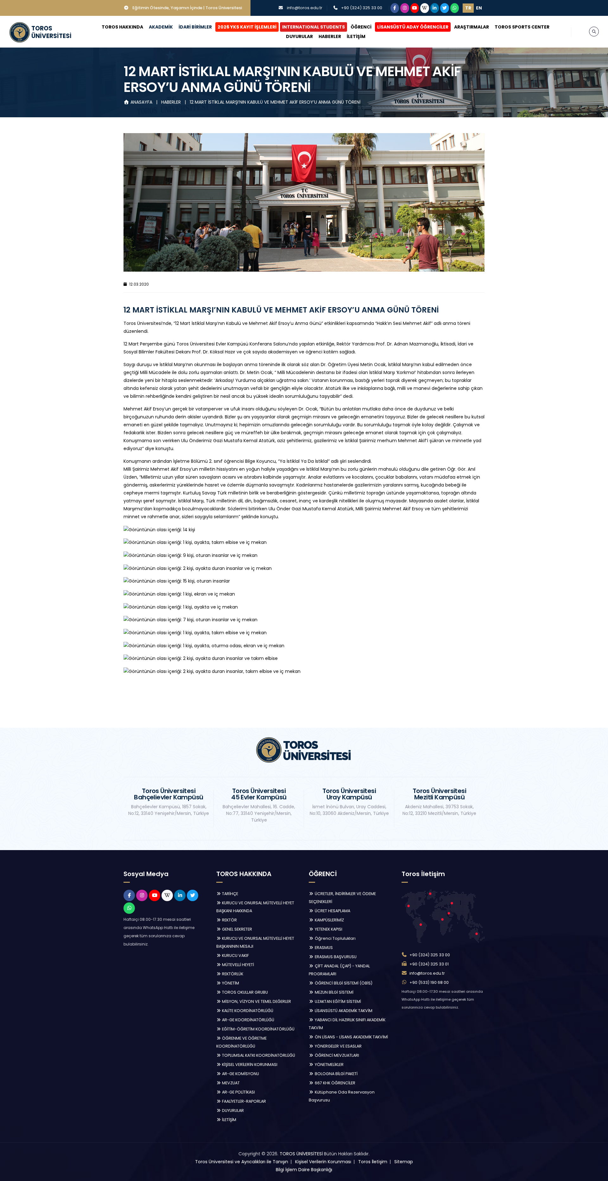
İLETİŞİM (356, 36)
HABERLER (330, 36)
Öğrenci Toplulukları (335, 938)
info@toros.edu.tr (304, 8)
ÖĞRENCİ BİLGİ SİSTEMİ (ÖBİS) (343, 983)
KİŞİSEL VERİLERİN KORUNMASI (249, 1064)
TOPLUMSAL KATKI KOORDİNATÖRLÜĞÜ (258, 1055)
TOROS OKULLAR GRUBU (244, 992)
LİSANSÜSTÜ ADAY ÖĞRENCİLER (412, 27)
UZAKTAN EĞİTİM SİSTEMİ (337, 1001)
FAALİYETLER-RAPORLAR (243, 1101)
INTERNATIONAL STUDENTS (313, 27)
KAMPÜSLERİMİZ (329, 920)
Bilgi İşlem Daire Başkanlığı (304, 1169)
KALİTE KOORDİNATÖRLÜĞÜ (247, 1010)
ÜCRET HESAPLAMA (332, 910)
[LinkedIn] (434, 8)
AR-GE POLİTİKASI (238, 1092)
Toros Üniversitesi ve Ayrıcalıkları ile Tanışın (241, 1161)
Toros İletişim (372, 1161)
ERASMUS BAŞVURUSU (335, 956)
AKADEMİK (161, 27)
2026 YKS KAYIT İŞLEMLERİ (247, 27)
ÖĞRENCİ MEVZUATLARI (336, 1055)
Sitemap (403, 1161)
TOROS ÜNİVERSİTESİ (301, 1154)
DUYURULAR (299, 36)
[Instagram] (404, 8)
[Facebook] (394, 8)
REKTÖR (229, 920)
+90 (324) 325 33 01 (429, 964)
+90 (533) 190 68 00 (429, 982)
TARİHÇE (229, 893)
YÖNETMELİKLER (329, 1064)
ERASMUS (323, 947)
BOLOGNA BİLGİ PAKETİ (336, 1073)
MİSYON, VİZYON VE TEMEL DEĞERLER (256, 1001)
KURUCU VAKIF (235, 955)
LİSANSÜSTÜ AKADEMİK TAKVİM (343, 1010)
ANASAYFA (141, 102)
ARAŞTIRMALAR (471, 27)
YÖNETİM (230, 983)
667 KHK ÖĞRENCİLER (334, 1083)
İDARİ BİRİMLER (195, 27)
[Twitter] (444, 8)
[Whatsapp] (454, 8)
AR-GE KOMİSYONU (240, 1073)
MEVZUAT (230, 1083)
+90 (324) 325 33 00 (361, 8)
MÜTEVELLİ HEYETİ (237, 964)
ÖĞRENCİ (361, 27)
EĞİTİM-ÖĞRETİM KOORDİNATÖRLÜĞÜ (257, 1029)
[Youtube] (414, 8)
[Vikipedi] (424, 8)
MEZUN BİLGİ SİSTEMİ (333, 992)
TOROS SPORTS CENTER (522, 27)
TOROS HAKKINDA (122, 27)
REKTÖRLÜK (232, 974)
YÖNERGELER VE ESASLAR (338, 1046)
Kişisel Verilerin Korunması (323, 1161)
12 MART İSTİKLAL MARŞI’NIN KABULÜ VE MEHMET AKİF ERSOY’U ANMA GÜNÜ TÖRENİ (275, 102)
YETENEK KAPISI (328, 929)
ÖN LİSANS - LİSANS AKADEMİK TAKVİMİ (351, 1037)
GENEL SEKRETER (236, 929)
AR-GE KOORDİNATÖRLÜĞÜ (247, 1020)
